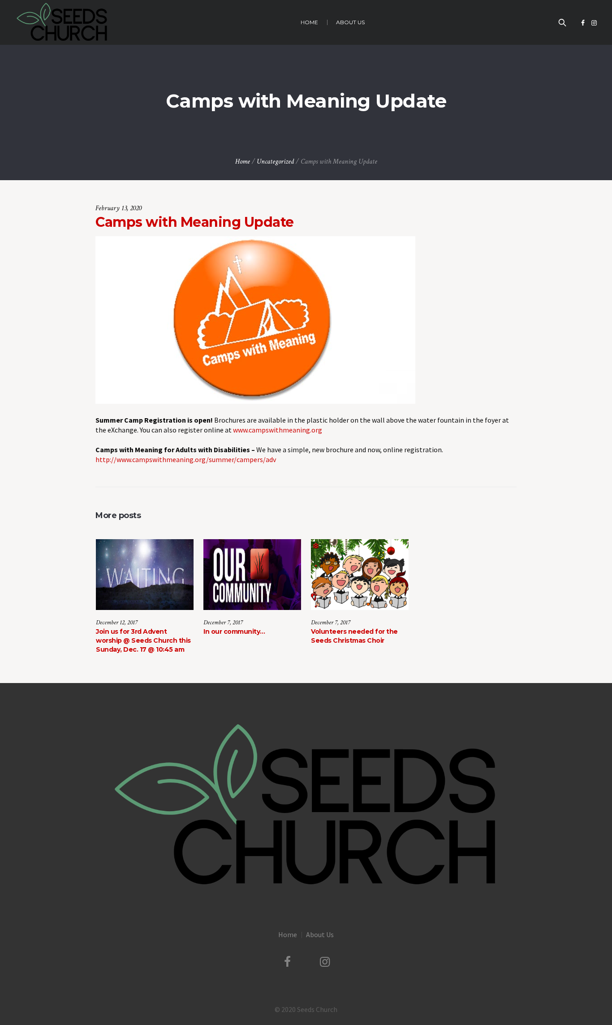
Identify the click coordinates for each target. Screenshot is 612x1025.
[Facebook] (582, 22)
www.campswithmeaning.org (277, 429)
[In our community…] (252, 574)
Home (242, 161)
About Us (320, 934)
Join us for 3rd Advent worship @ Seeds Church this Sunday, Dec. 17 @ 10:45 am (143, 640)
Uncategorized (275, 161)
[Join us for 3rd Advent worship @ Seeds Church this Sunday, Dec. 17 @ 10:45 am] (145, 574)
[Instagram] (594, 22)
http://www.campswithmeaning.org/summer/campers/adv (185, 459)
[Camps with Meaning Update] (255, 319)
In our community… (234, 631)
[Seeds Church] (306, 806)
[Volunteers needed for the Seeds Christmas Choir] (360, 574)
